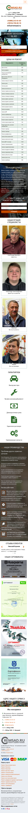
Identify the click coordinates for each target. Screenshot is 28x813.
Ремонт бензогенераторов (8, 765)
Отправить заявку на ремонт (14, 51)
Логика (12, 804)
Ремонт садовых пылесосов (8, 782)
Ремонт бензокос (5, 767)
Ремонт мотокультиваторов (8, 778)
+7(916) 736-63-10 (14, 23)
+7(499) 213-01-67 (14, 21)
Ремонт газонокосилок (7, 772)
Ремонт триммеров (6, 785)
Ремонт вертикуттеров (7, 770)
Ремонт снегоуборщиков (8, 783)
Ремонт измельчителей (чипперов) (10, 774)
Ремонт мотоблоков (6, 776)
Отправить (14, 211)
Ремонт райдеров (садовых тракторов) (11, 780)
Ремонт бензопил (5, 769)
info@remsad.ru (14, 26)
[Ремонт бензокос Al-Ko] (14, 8)
